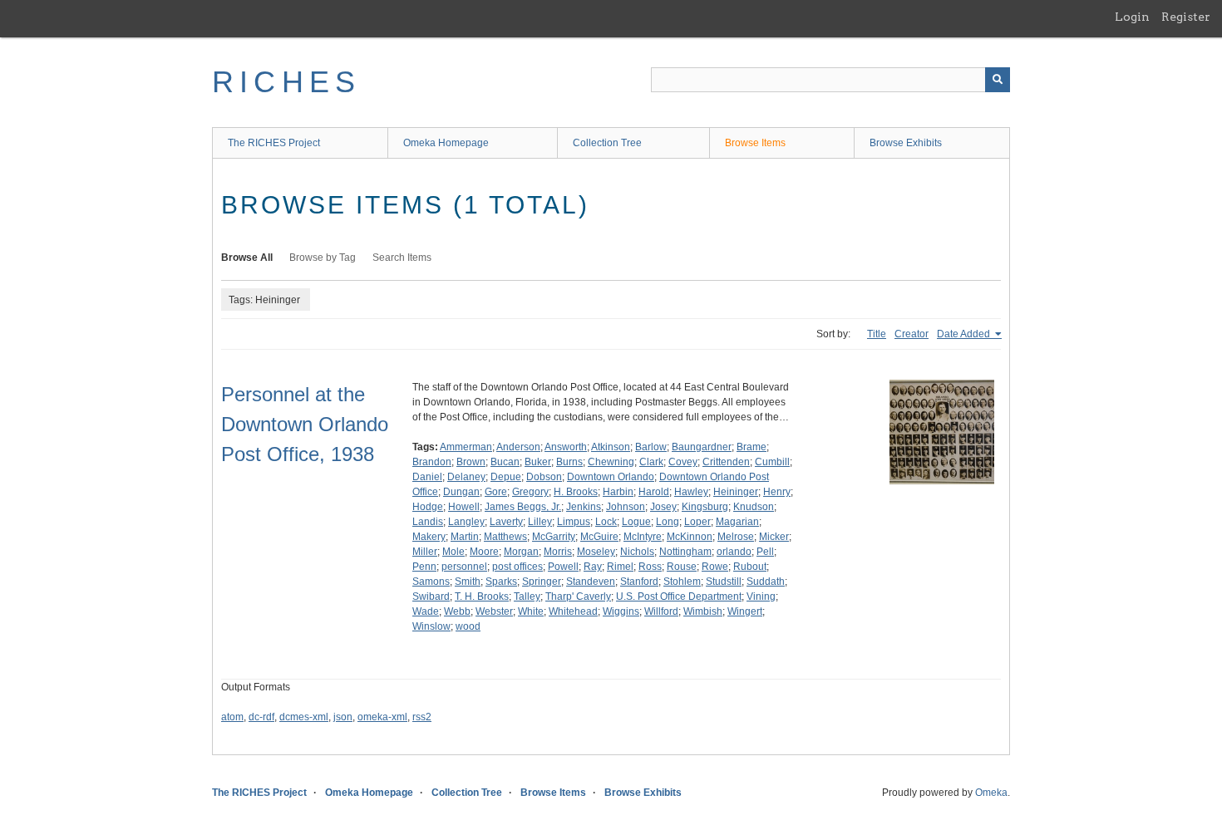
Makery (429, 537)
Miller (424, 551)
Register (1185, 16)
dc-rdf (261, 717)
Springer (541, 581)
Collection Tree (607, 143)
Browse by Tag (322, 257)
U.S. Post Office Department (679, 596)
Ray (593, 566)
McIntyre (642, 537)
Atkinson (610, 447)
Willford (661, 611)
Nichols (637, 551)
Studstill (724, 581)
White (531, 611)
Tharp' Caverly (578, 596)
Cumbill (772, 462)
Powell (563, 566)
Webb (457, 611)
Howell (464, 507)
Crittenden (726, 462)
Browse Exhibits (906, 143)
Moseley (596, 551)
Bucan (505, 462)
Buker (538, 462)
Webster (494, 611)
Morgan (521, 551)
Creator (911, 334)
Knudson (753, 507)
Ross (650, 566)
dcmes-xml (303, 717)
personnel (464, 566)
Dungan (461, 492)
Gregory (530, 492)
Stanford (639, 581)
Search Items (401, 257)
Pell (765, 551)
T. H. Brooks (482, 596)
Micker (774, 537)
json (342, 717)
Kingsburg (705, 507)
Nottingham (685, 551)
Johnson (625, 507)
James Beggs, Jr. (523, 507)
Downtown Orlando (610, 477)
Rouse (682, 566)
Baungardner (702, 447)
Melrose (735, 537)
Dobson (544, 477)
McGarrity (553, 537)
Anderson (518, 447)
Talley (527, 596)
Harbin (618, 492)
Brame (751, 447)
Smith (467, 581)
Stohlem (682, 581)
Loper (697, 522)
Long (667, 522)
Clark (651, 462)
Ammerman (466, 447)
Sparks (501, 581)
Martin (465, 537)
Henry (777, 492)
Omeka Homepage (446, 143)
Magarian (737, 522)
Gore (496, 492)
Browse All (247, 257)
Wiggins (621, 611)
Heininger (735, 492)
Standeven (590, 581)
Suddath (766, 581)
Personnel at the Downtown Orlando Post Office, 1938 (304, 424)
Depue (505, 477)
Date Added (965, 334)
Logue (636, 522)
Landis (427, 522)
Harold (653, 492)
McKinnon (689, 537)
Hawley (691, 492)
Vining (761, 596)
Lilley (540, 522)
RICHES (286, 82)
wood (468, 626)
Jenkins (583, 507)
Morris (558, 551)
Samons (431, 581)
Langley (466, 522)
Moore (484, 551)
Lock (606, 522)
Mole (453, 551)
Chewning (611, 462)
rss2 (421, 717)
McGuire (599, 537)
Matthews (505, 537)
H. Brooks (576, 492)
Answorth (565, 447)
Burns (569, 462)
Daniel (427, 477)
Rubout (749, 566)
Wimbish (702, 611)
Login (1132, 16)
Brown (470, 462)
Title (876, 334)
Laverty (506, 522)
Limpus (573, 522)
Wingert (744, 611)
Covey (682, 462)
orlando (734, 551)
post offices (517, 566)
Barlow (651, 447)
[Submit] (997, 79)
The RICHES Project (274, 143)
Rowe (715, 566)
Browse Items (755, 143)
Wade (425, 611)
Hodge (427, 507)
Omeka (991, 792)
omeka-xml (382, 717)
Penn (424, 566)
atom (232, 717)
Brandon (431, 462)
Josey (663, 507)
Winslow (431, 626)
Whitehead (573, 611)
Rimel (620, 566)
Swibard (431, 596)
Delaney (466, 477)
